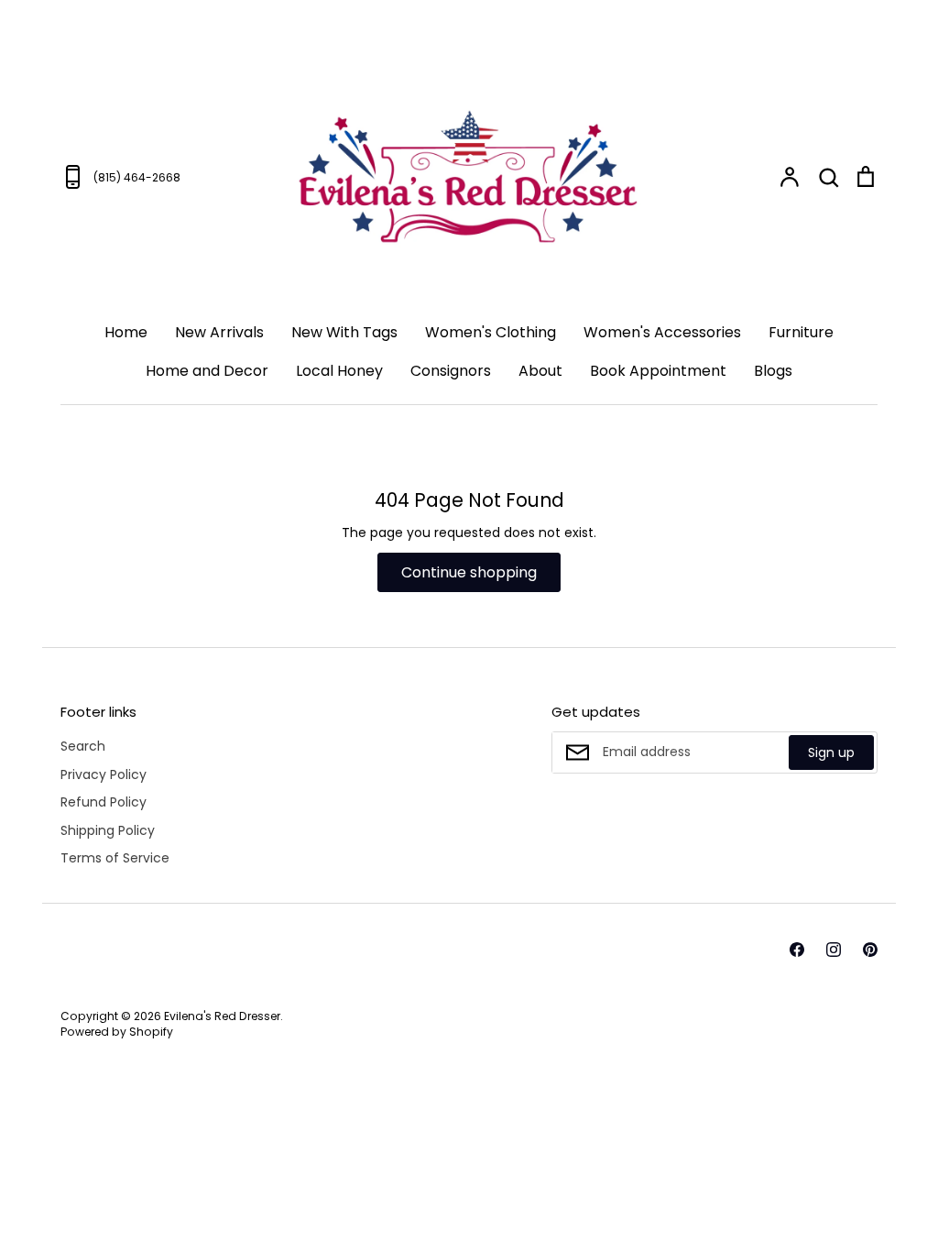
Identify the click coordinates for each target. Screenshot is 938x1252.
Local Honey (339, 370)
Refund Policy (103, 802)
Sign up (831, 752)
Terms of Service (114, 858)
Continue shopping (469, 572)
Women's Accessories (662, 332)
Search (82, 746)
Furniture (801, 332)
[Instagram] (833, 949)
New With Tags (344, 332)
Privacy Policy (103, 774)
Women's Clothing (490, 332)
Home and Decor (207, 370)
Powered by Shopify (116, 1031)
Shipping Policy (107, 830)
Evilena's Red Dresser (222, 1016)
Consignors (450, 370)
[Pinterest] (870, 949)
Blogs (773, 370)
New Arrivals (219, 332)
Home (125, 332)
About (540, 370)
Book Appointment (658, 370)
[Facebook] (797, 949)
